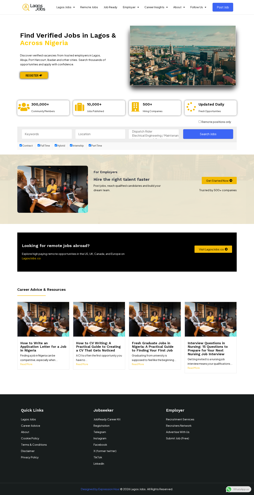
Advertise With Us (177, 432)
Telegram (100, 432)
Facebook (100, 444)
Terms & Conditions (34, 444)
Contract (27, 145)
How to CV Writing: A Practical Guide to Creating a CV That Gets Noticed (98, 346)
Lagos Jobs (64, 7)
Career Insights (154, 7)
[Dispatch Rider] (154, 131)
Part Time (96, 145)
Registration (102, 425)
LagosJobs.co (31, 258)
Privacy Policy (30, 457)
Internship (78, 145)
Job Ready (110, 7)
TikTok (98, 457)
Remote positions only (216, 121)
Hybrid (61, 145)
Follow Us (196, 7)
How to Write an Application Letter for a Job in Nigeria (43, 346)
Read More (26, 364)
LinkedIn (99, 463)
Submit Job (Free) (177, 438)
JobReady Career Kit (107, 419)
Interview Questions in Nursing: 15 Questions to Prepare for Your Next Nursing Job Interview (208, 348)
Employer (129, 7)
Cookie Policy (30, 438)
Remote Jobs (89, 7)
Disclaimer (28, 451)
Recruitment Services (180, 419)
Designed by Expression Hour (100, 489)
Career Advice (30, 425)
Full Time (45, 145)
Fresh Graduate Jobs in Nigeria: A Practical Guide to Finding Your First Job (152, 346)
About (177, 7)
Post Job (223, 7)
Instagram (100, 438)
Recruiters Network (179, 425)
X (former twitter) (105, 451)
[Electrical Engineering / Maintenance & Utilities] (154, 135)
